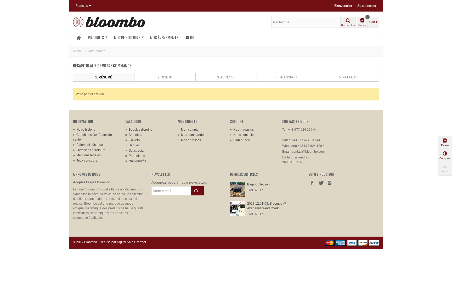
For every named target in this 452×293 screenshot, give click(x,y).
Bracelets (133, 135)
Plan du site (240, 140)
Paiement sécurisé (88, 145)
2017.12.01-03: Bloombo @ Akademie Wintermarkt (266, 206)
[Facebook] (311, 183)
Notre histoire (127, 37)
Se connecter (366, 6)
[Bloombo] (109, 22)
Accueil (78, 51)
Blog (190, 37)
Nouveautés (135, 161)
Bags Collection (258, 184)
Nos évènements (164, 37)
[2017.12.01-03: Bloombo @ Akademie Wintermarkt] (237, 208)
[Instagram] (329, 183)
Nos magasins (242, 129)
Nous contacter (242, 135)
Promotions (135, 156)
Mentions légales (87, 155)
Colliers (132, 140)
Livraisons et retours (89, 150)
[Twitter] (320, 183)
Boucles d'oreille (138, 129)
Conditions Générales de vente (92, 137)
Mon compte (188, 129)
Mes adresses (189, 140)
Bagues (132, 145)
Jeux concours (85, 160)
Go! (197, 191)
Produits (96, 37)
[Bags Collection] (237, 189)
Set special (134, 150)
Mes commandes (191, 135)
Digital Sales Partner (131, 242)
